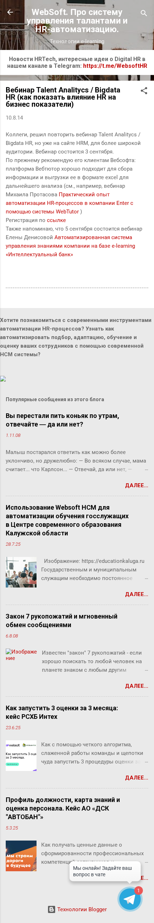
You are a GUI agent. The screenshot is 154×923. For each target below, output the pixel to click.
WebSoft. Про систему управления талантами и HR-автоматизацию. (77, 20)
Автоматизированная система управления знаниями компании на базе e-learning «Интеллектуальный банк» (70, 246)
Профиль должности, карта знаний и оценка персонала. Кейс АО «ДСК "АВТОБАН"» (63, 808)
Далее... (136, 485)
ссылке (56, 220)
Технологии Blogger (81, 909)
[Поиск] (144, 14)
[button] (144, 91)
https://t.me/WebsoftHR (115, 65)
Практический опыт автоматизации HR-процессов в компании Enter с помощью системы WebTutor (69, 203)
